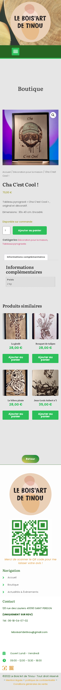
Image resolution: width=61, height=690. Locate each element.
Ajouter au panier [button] (15, 358)
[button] (15, 51)
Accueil (7, 172)
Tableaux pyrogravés (14, 243)
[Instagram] (11, 668)
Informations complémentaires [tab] (26, 257)
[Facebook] (5, 668)
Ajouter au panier (29, 230)
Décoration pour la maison (28, 172)
